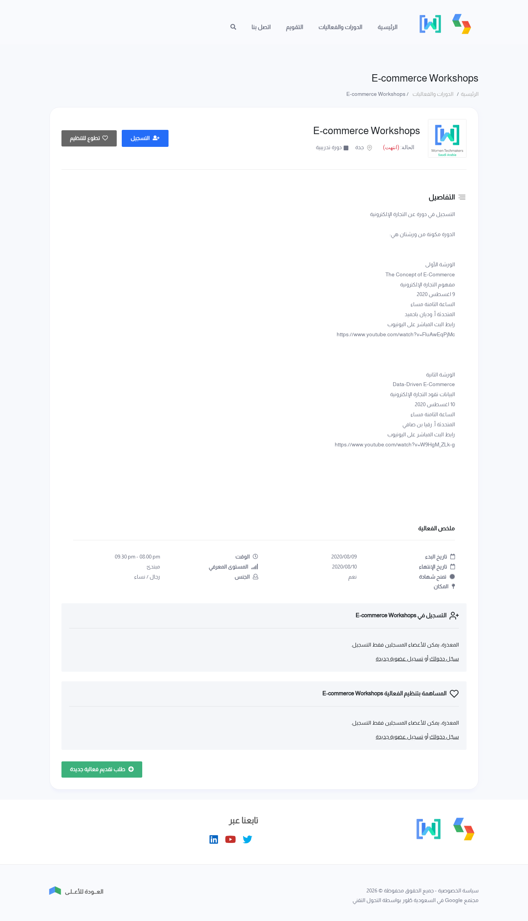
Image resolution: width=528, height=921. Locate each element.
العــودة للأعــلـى (84, 891)
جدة (360, 147)
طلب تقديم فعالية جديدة (98, 769)
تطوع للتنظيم (85, 138)
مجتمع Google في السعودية (446, 900)
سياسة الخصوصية (458, 890)
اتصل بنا (261, 27)
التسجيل (141, 138)
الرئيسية (387, 27)
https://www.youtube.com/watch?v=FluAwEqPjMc (396, 334)
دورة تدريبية (329, 147)
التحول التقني (367, 900)
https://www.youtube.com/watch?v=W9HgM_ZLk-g (395, 444)
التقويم (294, 27)
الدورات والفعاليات (340, 27)
